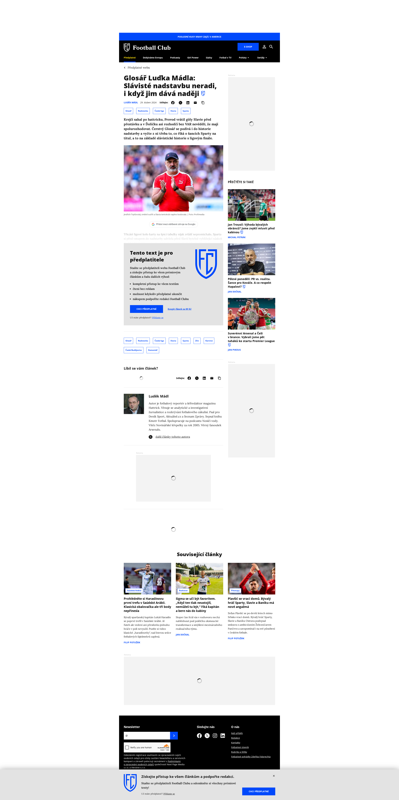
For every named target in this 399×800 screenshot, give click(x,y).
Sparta (186, 111)
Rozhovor (183, 590)
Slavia (173, 111)
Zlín (197, 340)
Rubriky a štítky (239, 751)
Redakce (235, 737)
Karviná (209, 340)
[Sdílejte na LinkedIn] (187, 102)
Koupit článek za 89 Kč (179, 309)
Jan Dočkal (234, 291)
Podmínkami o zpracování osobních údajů (152, 763)
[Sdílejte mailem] (195, 102)
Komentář (152, 350)
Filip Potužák (132, 642)
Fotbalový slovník (240, 747)
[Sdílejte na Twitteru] (180, 102)
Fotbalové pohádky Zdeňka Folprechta (251, 756)
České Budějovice (133, 350)
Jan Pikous (234, 349)
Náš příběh (237, 733)
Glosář (128, 111)
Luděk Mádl (131, 102)
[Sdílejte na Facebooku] (173, 102)
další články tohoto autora (173, 436)
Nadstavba (143, 111)
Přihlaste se (157, 317)
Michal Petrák (236, 237)
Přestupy (235, 590)
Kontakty (235, 742)
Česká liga (159, 111)
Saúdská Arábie (134, 590)
